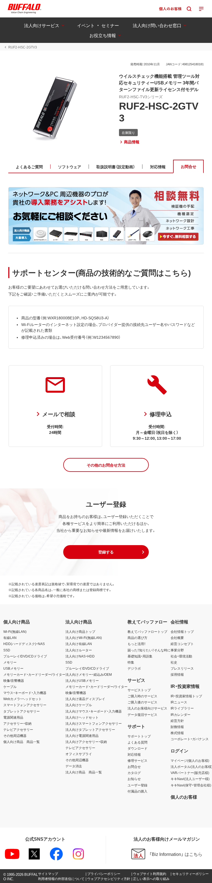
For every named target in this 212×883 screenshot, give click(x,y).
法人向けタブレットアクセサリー (90, 729)
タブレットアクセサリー (21, 711)
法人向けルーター (78, 650)
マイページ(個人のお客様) (190, 760)
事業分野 (177, 650)
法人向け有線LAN (78, 643)
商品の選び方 (137, 637)
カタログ (134, 772)
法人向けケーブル (78, 704)
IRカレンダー (180, 714)
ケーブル (10, 686)
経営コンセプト (182, 643)
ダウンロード (137, 748)
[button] (106, 465)
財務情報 (177, 726)
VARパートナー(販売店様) (190, 772)
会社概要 (177, 637)
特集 (131, 662)
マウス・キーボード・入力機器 (24, 692)
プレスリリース (182, 668)
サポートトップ (139, 736)
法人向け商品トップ (80, 631)
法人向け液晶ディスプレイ (85, 698)
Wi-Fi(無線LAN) (14, 631)
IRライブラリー (182, 708)
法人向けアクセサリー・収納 (86, 741)
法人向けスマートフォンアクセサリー (93, 723)
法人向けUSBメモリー (82, 680)
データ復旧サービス (142, 714)
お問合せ (134, 766)
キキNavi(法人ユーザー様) (190, 778)
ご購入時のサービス (142, 695)
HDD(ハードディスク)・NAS (24, 643)
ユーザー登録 (137, 785)
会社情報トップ (182, 631)
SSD (6, 650)
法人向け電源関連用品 (82, 735)
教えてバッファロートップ (147, 631)
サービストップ (139, 689)
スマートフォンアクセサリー (24, 704)
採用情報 (177, 674)
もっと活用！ (137, 643)
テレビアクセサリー (18, 729)
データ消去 (73, 765)
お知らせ (134, 778)
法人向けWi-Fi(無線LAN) (83, 637)
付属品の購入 (137, 791)
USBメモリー (13, 668)
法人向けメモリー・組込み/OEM (88, 674)
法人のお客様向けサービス (147, 708)
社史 (174, 662)
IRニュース (179, 702)
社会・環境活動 (181, 656)
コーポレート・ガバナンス (190, 738)
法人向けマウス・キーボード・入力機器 (93, 711)
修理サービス (137, 760)
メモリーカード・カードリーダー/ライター (34, 674)
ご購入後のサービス (142, 702)
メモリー (10, 662)
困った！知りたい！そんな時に (149, 650)
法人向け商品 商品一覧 (83, 772)
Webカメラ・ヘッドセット (22, 698)
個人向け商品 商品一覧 (21, 741)
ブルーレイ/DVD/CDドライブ (25, 656)
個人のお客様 (184, 796)
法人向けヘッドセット (82, 717)
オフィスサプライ (78, 753)
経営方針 (177, 720)
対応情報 (134, 754)
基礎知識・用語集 (140, 656)
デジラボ (134, 668)
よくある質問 (137, 742)
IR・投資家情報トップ (186, 695)
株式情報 (177, 732)
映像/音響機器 (13, 680)
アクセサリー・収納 (17, 723)
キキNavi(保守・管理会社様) (191, 785)
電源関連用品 (13, 717)
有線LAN (10, 637)
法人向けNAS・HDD (80, 656)
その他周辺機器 (14, 735)
